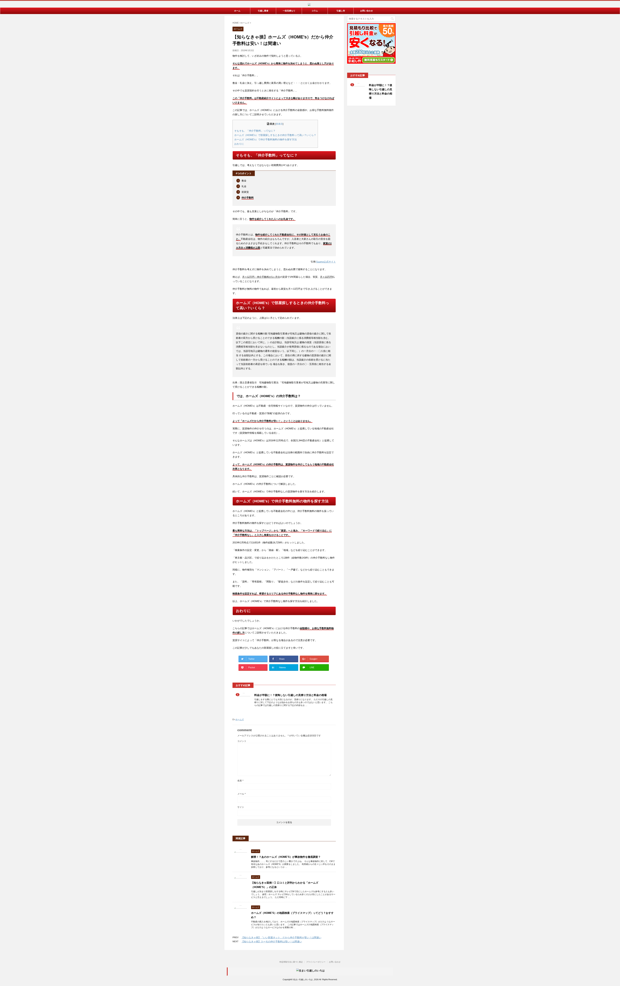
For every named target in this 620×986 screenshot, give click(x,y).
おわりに (239, 143)
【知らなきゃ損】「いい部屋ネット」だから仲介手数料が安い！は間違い (281, 937)
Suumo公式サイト (326, 261)
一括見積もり (289, 11)
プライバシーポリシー (316, 962)
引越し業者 (263, 11)
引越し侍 (340, 11)
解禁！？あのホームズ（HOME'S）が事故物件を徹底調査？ (286, 857)
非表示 (279, 124)
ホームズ (239, 719)
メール (241, 794)
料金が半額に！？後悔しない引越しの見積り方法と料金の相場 (290, 695)
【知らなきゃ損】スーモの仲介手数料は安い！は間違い (271, 941)
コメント (241, 741)
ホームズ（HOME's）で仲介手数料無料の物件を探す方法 (265, 139)
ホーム (237, 11)
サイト (240, 807)
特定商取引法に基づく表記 (291, 962)
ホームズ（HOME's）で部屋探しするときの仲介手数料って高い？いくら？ (275, 135)
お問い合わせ (366, 11)
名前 (240, 780)
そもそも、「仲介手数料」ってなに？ (254, 130)
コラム (315, 11)
